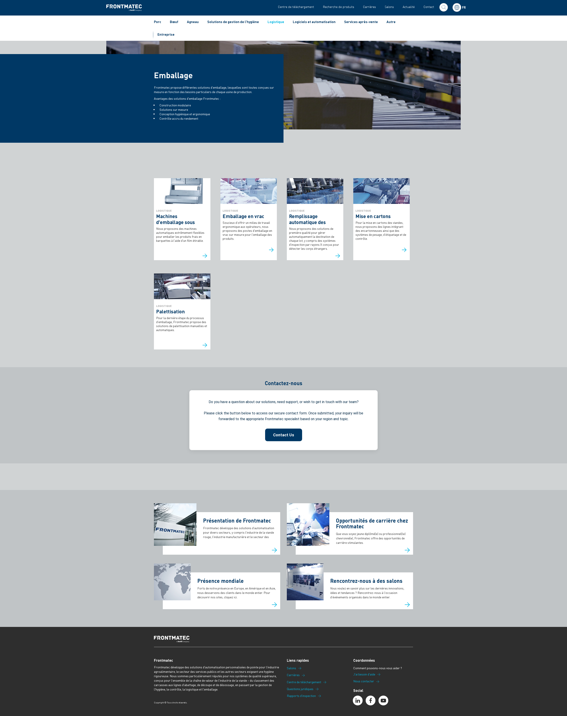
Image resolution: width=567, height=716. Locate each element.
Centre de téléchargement (296, 7)
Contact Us (283, 435)
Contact (428, 7)
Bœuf (174, 22)
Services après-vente (361, 22)
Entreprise (166, 34)
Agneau (193, 22)
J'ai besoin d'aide (364, 674)
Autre (391, 22)
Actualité (409, 7)
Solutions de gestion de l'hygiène (233, 22)
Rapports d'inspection (301, 696)
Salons (389, 7)
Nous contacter (363, 681)
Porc (157, 22)
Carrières (369, 7)
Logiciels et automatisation (314, 22)
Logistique (276, 22)
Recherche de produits (338, 7)
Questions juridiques (300, 689)
